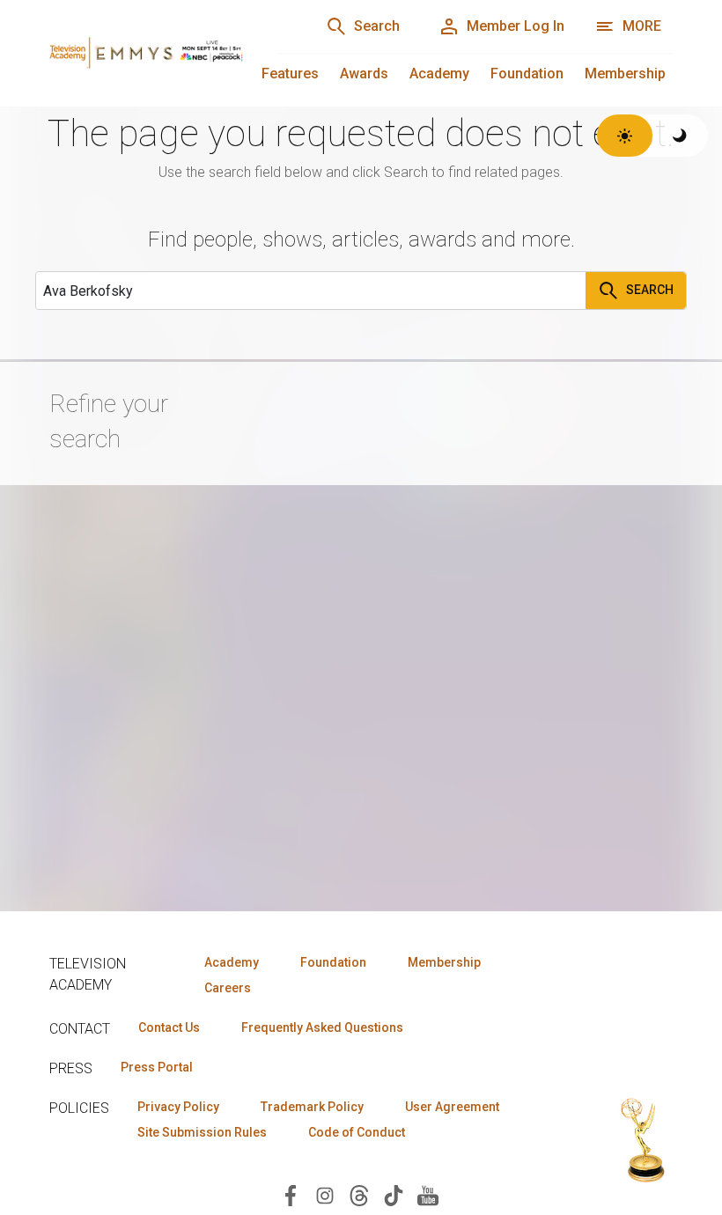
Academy (439, 73)
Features (290, 73)
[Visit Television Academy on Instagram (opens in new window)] (325, 1194)
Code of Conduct (356, 1132)
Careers (227, 988)
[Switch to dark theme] (680, 135)
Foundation (527, 73)
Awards (364, 73)
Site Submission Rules (202, 1132)
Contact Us (169, 1027)
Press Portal (157, 1067)
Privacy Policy (178, 1107)
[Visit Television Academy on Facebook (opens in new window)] (291, 1194)
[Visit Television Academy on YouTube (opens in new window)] (428, 1194)
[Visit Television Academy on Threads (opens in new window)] (359, 1194)
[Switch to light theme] (624, 135)
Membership (625, 73)
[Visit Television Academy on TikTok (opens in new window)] (394, 1194)
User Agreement (452, 1107)
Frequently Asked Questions (322, 1027)
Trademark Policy (312, 1107)
